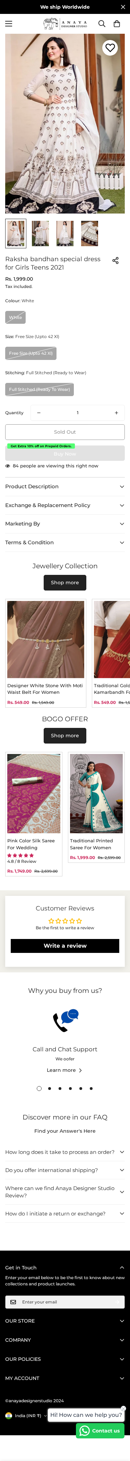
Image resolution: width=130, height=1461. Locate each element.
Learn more (61, 1070)
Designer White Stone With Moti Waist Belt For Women (45, 689)
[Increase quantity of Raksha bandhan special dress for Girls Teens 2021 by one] (116, 412)
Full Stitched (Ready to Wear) (39, 389)
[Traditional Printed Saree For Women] (96, 794)
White (15, 317)
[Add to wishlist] (110, 48)
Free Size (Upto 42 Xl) (31, 353)
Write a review (65, 945)
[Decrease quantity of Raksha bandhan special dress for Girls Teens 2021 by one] (39, 412)
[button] (117, 24)
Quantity (14, 412)
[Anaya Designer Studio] (65, 24)
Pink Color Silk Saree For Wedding (31, 844)
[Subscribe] (117, 1302)
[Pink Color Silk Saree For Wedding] (33, 794)
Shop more (65, 582)
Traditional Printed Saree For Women (91, 844)
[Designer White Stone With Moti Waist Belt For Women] (45, 639)
